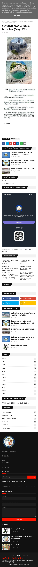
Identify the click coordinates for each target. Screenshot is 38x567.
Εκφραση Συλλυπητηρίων (19, 345)
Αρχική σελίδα (5, 21)
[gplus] (28, 298)
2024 (19, 365)
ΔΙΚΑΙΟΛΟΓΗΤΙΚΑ (19, 415)
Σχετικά (18, 555)
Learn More (16, 16)
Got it (24, 16)
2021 (19, 374)
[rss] (28, 303)
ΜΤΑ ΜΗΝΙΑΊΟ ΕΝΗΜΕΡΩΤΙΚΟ (10, 268)
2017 (19, 387)
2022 (19, 371)
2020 (19, 377)
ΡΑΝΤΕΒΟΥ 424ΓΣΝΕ (7, 270)
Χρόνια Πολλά (15, 545)
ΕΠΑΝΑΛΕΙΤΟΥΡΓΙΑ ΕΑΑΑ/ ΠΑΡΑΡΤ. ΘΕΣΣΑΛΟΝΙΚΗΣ (21, 538)
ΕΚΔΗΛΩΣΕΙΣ (19, 421)
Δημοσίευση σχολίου (8, 183)
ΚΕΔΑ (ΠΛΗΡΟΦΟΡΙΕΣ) (9, 278)
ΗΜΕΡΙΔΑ (19, 425)
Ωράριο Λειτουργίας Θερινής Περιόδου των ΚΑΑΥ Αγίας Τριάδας (23, 314)
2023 (19, 368)
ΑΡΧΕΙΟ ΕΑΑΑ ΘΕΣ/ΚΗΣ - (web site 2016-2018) (15, 403)
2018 (19, 384)
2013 (19, 393)
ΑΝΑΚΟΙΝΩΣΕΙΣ (14, 21)
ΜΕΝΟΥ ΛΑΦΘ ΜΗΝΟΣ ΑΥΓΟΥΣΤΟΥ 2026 (22, 168)
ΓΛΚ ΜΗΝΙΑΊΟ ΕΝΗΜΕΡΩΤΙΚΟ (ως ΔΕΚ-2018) (27, 260)
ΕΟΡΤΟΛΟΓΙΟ (5, 266)
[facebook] (10, 298)
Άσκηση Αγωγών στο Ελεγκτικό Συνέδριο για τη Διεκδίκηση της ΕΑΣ (22, 322)
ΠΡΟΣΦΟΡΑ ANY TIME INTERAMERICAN (25, 269)
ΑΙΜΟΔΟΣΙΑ (5, 264)
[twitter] (10, 303)
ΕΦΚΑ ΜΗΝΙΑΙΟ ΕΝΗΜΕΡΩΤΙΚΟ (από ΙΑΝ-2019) (10, 260)
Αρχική (12, 555)
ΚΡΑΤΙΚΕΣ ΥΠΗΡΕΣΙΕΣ (25, 266)
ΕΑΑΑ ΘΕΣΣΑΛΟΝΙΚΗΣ (13, 558)
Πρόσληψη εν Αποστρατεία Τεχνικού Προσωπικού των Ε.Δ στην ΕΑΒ (22, 338)
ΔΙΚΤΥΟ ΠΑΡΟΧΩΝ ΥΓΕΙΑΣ (19, 418)
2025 (19, 361)
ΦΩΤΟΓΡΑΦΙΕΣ (19, 428)
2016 (19, 390)
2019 (19, 381)
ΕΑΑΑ (8, 123)
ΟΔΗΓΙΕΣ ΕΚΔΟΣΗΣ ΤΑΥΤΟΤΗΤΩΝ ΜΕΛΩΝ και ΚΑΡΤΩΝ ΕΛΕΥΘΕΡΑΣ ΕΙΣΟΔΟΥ (10, 274)
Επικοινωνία (25, 555)
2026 (19, 358)
